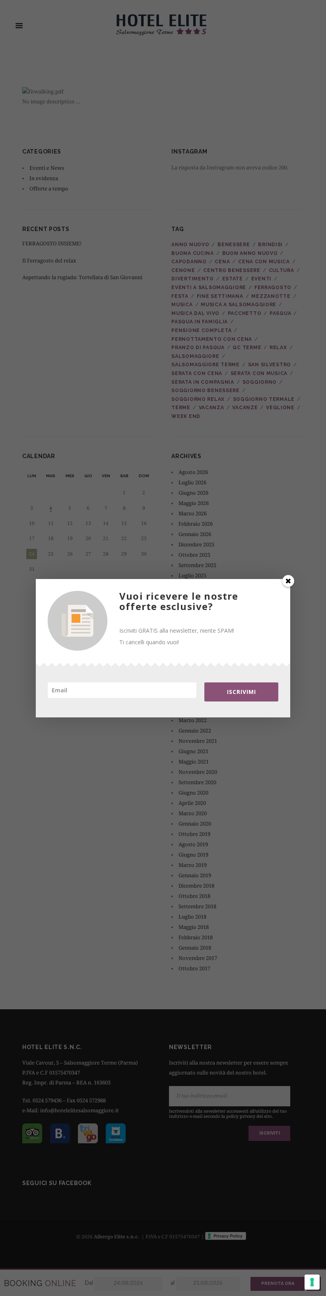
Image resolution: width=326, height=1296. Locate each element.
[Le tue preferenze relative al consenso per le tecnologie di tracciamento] (312, 1282)
